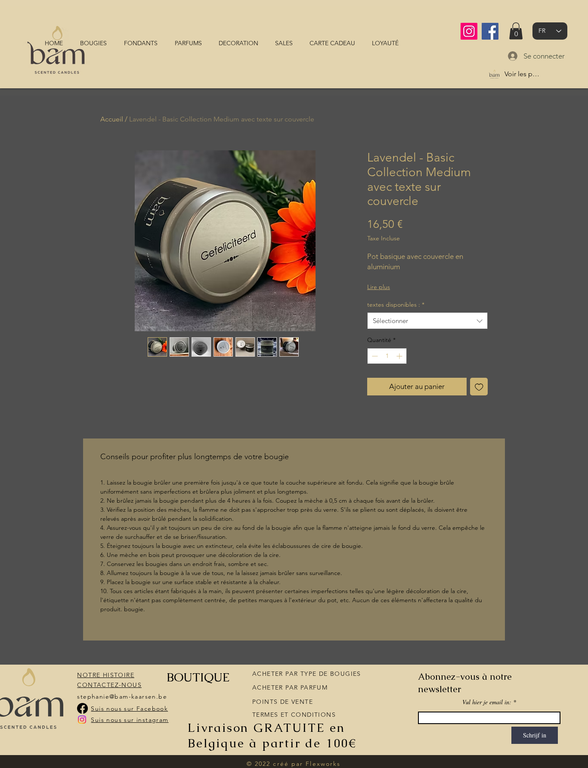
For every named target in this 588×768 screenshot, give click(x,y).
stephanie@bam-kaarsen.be (122, 696)
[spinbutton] (387, 356)
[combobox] (427, 320)
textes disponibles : (395, 304)
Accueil (111, 119)
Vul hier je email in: (486, 702)
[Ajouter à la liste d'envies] (479, 387)
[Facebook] (490, 31)
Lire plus (378, 287)
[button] (516, 30)
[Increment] (400, 356)
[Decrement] (373, 356)
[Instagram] (469, 31)
